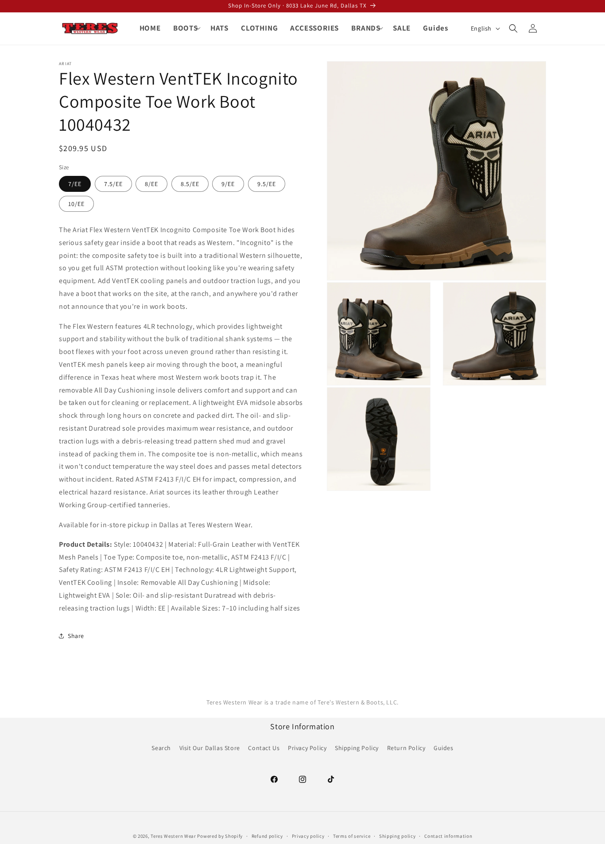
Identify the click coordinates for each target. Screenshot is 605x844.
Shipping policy (397, 835)
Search (161, 748)
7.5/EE (113, 183)
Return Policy (406, 748)
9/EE (228, 183)
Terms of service (351, 835)
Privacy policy (308, 835)
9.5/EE (266, 183)
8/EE (151, 183)
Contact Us (263, 748)
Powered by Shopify (220, 836)
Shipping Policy (357, 748)
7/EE (74, 183)
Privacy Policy (307, 748)
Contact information (448, 835)
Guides (444, 748)
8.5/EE (190, 183)
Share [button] (76, 635)
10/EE (76, 203)
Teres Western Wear (173, 836)
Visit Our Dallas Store (209, 748)
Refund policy (267, 835)
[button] (185, 28)
